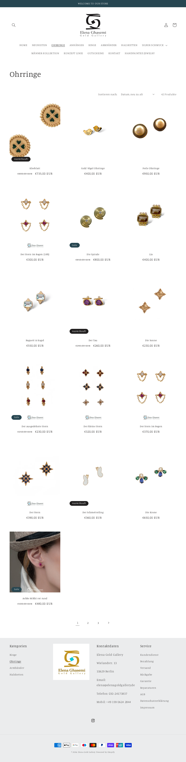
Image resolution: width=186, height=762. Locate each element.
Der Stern (34, 512)
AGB (142, 694)
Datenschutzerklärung (154, 700)
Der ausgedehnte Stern (35, 426)
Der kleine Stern (93, 426)
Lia (151, 254)
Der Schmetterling (93, 512)
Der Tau (93, 340)
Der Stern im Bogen (151, 426)
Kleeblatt (35, 168)
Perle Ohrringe (151, 168)
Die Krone (151, 512)
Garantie (145, 681)
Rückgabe (146, 674)
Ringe (13, 654)
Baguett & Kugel (35, 340)
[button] (14, 25)
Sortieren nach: (107, 94)
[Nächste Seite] (108, 623)
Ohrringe (15, 661)
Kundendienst (149, 654)
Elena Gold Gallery (87, 752)
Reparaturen (148, 687)
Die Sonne (151, 340)
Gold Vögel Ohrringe (93, 168)
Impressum (147, 707)
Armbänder (17, 667)
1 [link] (77, 623)
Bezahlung (147, 661)
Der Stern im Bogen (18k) (35, 254)
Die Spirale (93, 254)
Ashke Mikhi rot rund (35, 598)
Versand (145, 667)
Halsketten (16, 674)
